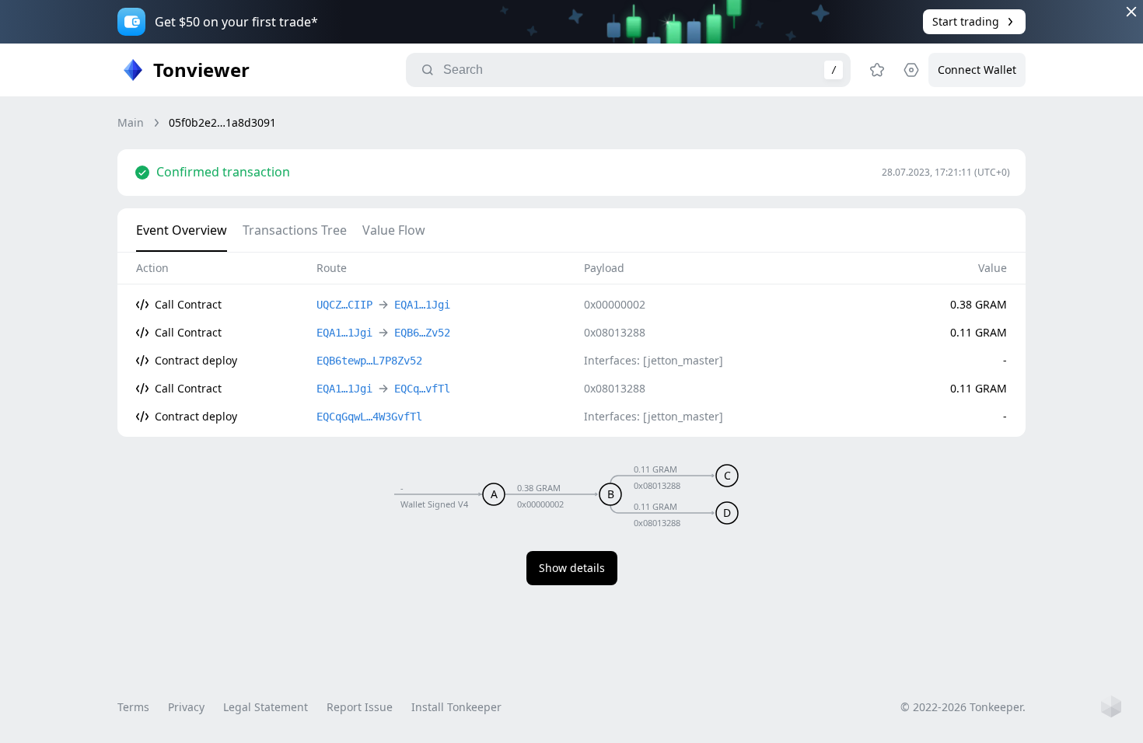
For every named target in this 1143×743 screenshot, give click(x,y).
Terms (133, 706)
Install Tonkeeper (456, 706)
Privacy (186, 706)
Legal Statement (265, 706)
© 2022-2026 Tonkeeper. (963, 706)
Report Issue (360, 706)
